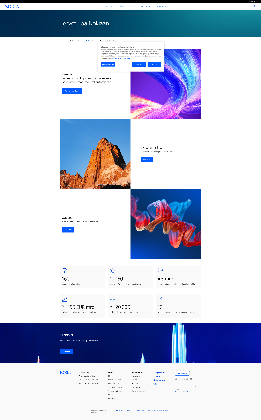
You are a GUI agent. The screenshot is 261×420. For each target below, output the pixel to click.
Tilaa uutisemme (182, 373)
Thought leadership (115, 391)
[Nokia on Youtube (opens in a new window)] (180, 379)
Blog (110, 376)
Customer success (138, 391)
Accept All (154, 64)
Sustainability (137, 387)
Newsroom (136, 376)
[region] (131, 57)
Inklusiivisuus (140, 410)
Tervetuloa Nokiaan (69, 41)
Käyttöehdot (129, 410)
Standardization (114, 395)
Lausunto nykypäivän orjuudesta (158, 410)
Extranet (157, 376)
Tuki (155, 384)
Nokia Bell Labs (113, 383)
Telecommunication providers (89, 383)
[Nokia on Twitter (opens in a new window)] (183, 379)
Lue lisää (146, 159)
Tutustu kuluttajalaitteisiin (183, 392)
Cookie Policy (115, 58)
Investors (135, 383)
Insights (111, 372)
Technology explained (115, 387)
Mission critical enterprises (88, 380)
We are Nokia (137, 372)
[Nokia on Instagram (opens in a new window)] (176, 379)
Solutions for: (84, 372)
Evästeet (119, 410)
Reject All (139, 64)
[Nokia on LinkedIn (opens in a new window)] (191, 379)
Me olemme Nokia (84, 41)
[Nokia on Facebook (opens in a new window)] (187, 379)
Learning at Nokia (114, 380)
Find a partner (159, 380)
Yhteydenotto (159, 372)
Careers (134, 380)
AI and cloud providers (87, 376)
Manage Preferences (108, 64)
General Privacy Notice (124, 58)
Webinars (111, 399)
